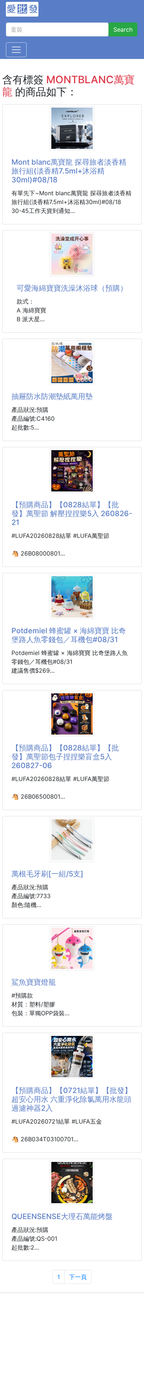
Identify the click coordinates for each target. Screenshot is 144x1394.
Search (123, 29)
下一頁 (78, 1277)
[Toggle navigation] (16, 49)
